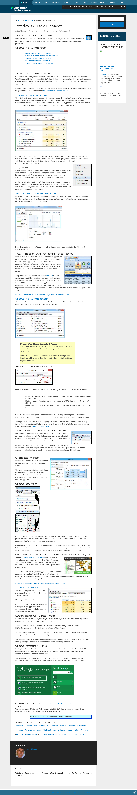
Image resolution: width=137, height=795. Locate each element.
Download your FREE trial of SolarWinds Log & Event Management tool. (42, 295)
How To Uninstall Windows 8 (80, 773)
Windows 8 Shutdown (58, 726)
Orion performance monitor (34, 557)
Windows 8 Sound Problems (49, 734)
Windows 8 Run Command (52, 773)
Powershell (37, 2)
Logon (85, 2)
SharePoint (111, 2)
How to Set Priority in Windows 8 (37, 61)
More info (86, 792)
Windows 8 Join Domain (77, 726)
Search (112, 24)
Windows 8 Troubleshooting (26, 734)
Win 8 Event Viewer (41, 726)
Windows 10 (105, 6)
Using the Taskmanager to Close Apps (39, 63)
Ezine (45, 2)
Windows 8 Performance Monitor (28, 730)
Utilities (120, 2)
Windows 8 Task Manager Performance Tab (41, 56)
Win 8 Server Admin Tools (71, 734)
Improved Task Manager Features (38, 53)
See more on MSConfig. (41, 426)
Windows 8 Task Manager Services (38, 58)
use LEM (49, 276)
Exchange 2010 (68, 2)
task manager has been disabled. (55, 91)
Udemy (103, 75)
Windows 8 (93, 2)
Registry (102, 2)
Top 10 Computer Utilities (71, 6)
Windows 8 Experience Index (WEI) (24, 774)
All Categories (118, 6)
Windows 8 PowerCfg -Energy (54, 730)
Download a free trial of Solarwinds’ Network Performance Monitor (40, 583)
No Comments (51, 31)
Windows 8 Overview (24, 726)
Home (20, 21)
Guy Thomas (21, 31)
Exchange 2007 (55, 2)
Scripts (78, 2)
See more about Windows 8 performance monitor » (69, 704)
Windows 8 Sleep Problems (77, 730)
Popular (24, 2)
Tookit (85, 734)
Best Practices (87, 6)
